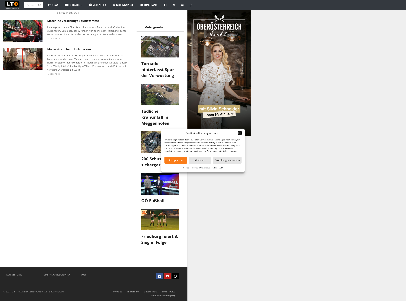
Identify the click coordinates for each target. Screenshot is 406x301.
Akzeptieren (176, 160)
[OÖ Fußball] (160, 184)
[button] (240, 133)
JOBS (84, 274)
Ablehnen (199, 160)
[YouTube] (167, 276)
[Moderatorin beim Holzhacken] (23, 59)
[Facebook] (159, 276)
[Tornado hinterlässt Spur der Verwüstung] (160, 46)
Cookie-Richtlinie (190, 167)
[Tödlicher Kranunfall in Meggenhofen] (160, 94)
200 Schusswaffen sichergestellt (159, 162)
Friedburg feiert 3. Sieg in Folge (159, 239)
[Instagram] (175, 276)
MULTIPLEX (168, 291)
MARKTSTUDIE (14, 274)
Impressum (133, 291)
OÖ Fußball (152, 200)
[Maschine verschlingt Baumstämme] (23, 31)
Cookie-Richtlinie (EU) (163, 295)
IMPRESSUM (217, 167)
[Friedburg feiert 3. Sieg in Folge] (160, 219)
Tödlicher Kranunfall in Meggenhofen (155, 117)
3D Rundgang (148, 4)
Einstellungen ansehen (227, 160)
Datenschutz (204, 167)
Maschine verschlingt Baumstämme (73, 21)
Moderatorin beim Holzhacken (69, 49)
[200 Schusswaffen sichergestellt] (160, 142)
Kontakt (117, 291)
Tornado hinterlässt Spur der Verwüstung (157, 69)
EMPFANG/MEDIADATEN (57, 274)
